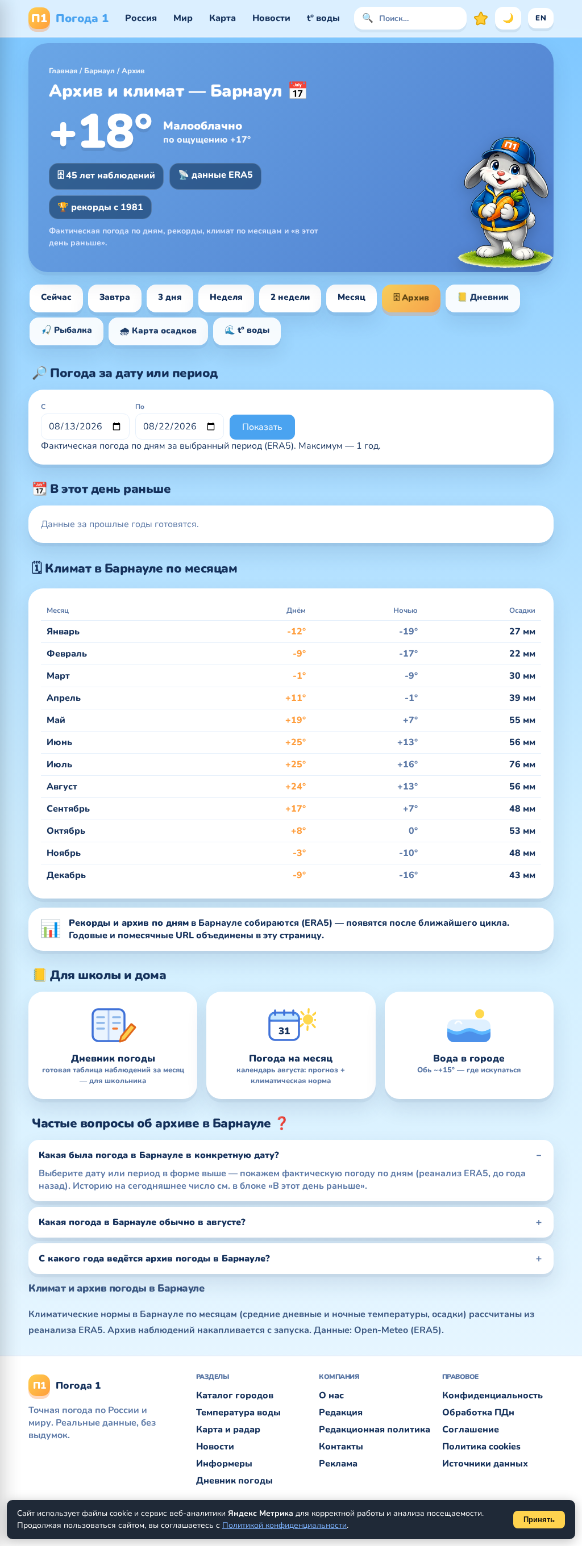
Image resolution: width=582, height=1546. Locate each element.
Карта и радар (228, 1429)
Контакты (341, 1446)
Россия (141, 18)
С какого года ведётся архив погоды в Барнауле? (154, 1258)
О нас (331, 1395)
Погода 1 (70, 18)
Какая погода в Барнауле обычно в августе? (142, 1222)
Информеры (224, 1463)
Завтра (114, 297)
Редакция (341, 1412)
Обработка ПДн (478, 1412)
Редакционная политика (374, 1429)
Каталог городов (234, 1395)
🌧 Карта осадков (158, 330)
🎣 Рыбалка (66, 330)
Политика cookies (481, 1446)
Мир (183, 18)
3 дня (170, 297)
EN (540, 18)
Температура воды (238, 1412)
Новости (271, 18)
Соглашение (470, 1429)
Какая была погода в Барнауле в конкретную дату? (159, 1155)
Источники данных (485, 1463)
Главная (63, 71)
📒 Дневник (483, 297)
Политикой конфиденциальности (284, 1525)
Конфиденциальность (492, 1395)
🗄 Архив (411, 297)
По (139, 406)
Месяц (351, 297)
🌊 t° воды (247, 330)
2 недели (290, 297)
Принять (539, 1519)
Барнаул (99, 71)
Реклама (338, 1463)
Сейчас (56, 297)
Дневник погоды (234, 1480)
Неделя (226, 297)
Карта (222, 18)
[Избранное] (480, 18)
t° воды (323, 18)
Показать (262, 427)
